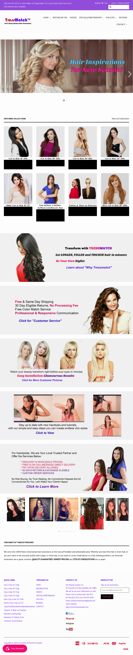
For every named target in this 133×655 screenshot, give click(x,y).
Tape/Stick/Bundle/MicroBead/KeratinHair (19, 606)
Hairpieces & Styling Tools (14, 617)
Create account (123, 3)
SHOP (46, 17)
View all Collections (120, 118)
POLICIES (110, 17)
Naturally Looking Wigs (12, 614)
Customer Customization (13, 621)
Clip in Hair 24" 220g (11, 595)
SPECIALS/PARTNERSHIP (90, 17)
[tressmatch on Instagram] (70, 624)
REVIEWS (123, 17)
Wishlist (98, 3)
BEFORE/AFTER (60, 17)
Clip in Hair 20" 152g (11, 592)
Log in (114, 3)
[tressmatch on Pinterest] (70, 619)
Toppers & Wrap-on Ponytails (15, 610)
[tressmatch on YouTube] (69, 630)
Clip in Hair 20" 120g (11, 588)
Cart (106, 3)
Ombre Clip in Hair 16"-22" (14, 603)
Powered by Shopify (34, 643)
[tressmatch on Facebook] (70, 614)
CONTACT (121, 24)
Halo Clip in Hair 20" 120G (14, 599)
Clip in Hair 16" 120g (11, 585)
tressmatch (22, 643)
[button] (130, 74)
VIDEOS (73, 17)
